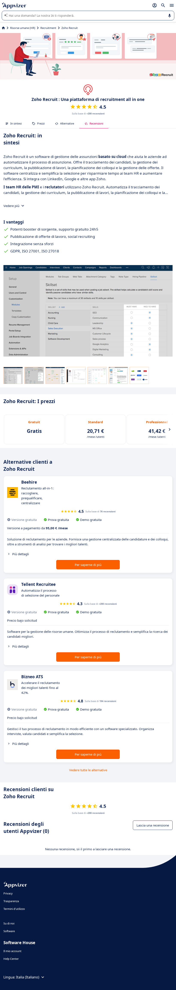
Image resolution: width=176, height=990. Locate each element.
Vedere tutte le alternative (88, 770)
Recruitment (48, 28)
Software (9, 931)
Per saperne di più (88, 564)
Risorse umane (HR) (22, 28)
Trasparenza (11, 901)
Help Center (11, 959)
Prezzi (41, 123)
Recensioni (96, 123)
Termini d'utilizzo (14, 909)
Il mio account (12, 951)
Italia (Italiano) (27, 977)
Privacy (8, 893)
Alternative (67, 123)
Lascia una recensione (153, 825)
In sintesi (16, 123)
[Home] (3, 27)
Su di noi (8, 923)
